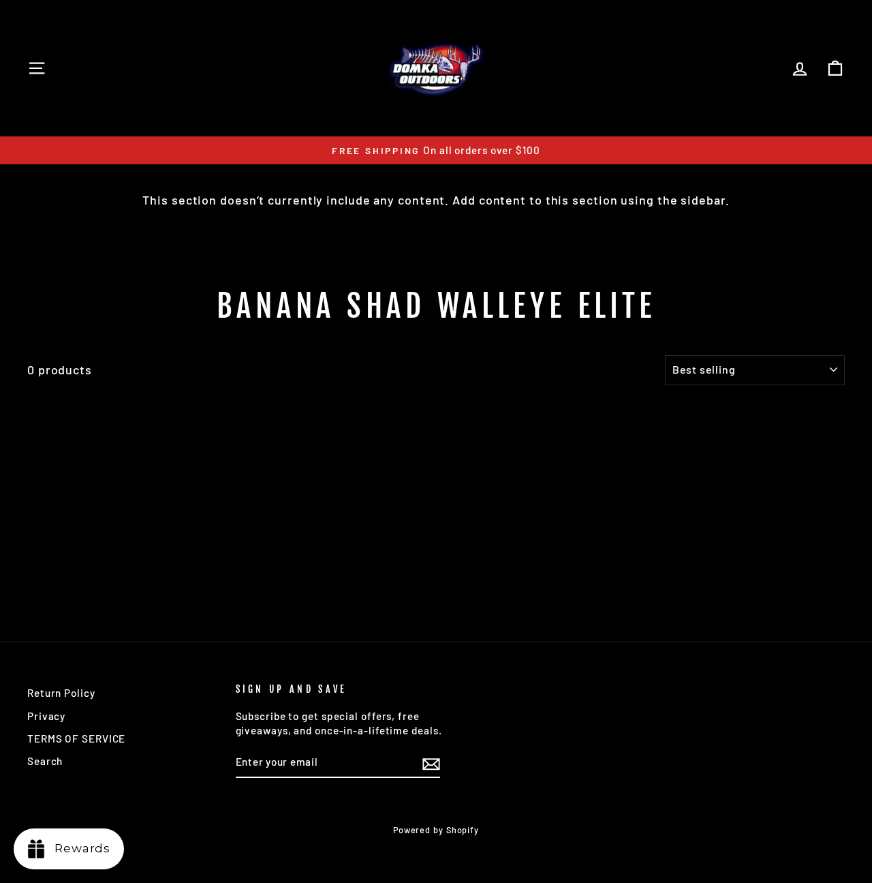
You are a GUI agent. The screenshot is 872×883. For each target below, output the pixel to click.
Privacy (46, 716)
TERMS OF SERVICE (76, 738)
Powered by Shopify (436, 829)
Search (45, 761)
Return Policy (61, 693)
